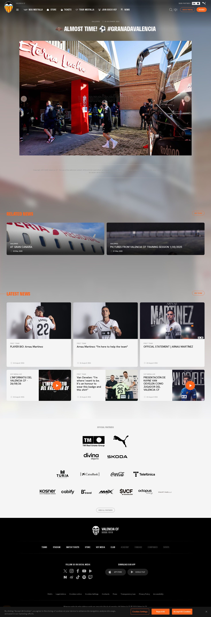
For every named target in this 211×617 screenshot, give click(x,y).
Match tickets (72, 547)
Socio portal (187, 9)
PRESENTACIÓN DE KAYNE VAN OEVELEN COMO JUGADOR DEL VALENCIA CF (154, 383)
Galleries (14, 244)
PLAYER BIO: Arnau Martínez (26, 346)
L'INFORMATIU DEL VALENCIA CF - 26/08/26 (21, 380)
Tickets (67, 9)
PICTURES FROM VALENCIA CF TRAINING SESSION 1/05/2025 (146, 247)
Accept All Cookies (182, 611)
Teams (44, 547)
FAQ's (50, 594)
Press (115, 594)
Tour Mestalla (86, 9)
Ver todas (198, 213)
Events (166, 547)
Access (201, 9)
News (127, 9)
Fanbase (138, 547)
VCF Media (100, 547)
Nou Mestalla (35, 9)
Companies (153, 547)
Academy (125, 547)
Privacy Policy (144, 594)
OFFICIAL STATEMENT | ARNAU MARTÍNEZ (168, 346)
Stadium (57, 547)
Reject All (160, 611)
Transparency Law (128, 594)
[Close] (206, 611)
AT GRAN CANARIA (21, 247)
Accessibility (158, 594)
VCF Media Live (16, 374)
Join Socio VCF (109, 9)
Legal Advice (61, 594)
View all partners (105, 510)
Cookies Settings (91, 594)
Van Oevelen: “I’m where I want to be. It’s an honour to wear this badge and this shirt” (89, 383)
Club (113, 547)
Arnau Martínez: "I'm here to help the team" (102, 346)
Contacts (105, 594)
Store (53, 9)
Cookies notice (75, 594)
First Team (14, 343)
